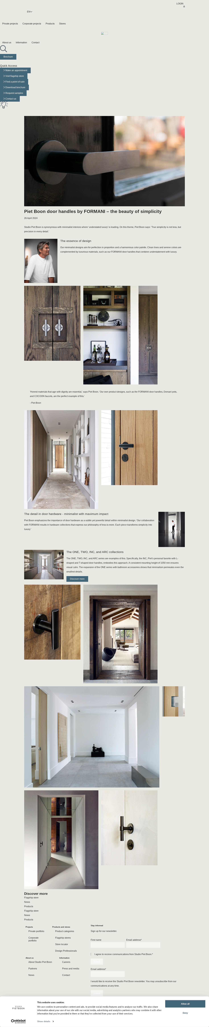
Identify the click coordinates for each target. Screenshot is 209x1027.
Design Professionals (66, 951)
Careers (66, 962)
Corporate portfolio (33, 939)
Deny (185, 1013)
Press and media (70, 968)
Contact (66, 975)
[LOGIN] (184, 5)
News (31, 975)
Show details (43, 1021)
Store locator (61, 944)
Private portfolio (36, 931)
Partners (32, 968)
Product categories (64, 931)
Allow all (185, 1004)
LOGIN (179, 3)
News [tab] (27, 902)
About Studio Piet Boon (40, 962)
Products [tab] (28, 906)
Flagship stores (63, 938)
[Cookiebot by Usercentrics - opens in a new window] (18, 1021)
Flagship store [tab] (31, 897)
